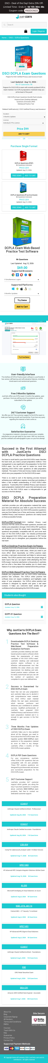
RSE (24, 967)
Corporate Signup (10, 1017)
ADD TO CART (30, 176)
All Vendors (8, 1019)
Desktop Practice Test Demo (15, 318)
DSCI (11, 38)
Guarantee (8, 1035)
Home (4, 38)
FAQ (5, 1033)
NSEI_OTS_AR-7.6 (24, 906)
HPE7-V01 (24, 926)
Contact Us (8, 1040)
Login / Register (38, 31)
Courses (7, 1028)
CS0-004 (24, 844)
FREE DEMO (17, 176)
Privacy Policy (9, 1038)
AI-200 (24, 885)
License (6, 120)
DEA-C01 (24, 988)
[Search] (4, 24)
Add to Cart (22, 306)
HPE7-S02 (24, 865)
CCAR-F (24, 947)
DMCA (6, 1024)
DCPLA (12, 604)
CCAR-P (24, 804)
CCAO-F (24, 824)
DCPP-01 (13, 614)
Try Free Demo (24, 357)
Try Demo (22, 300)
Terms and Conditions (12, 1022)
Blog (5, 1014)
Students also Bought (15, 595)
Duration (6, 114)
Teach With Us (9, 1030)
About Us (7, 1012)
